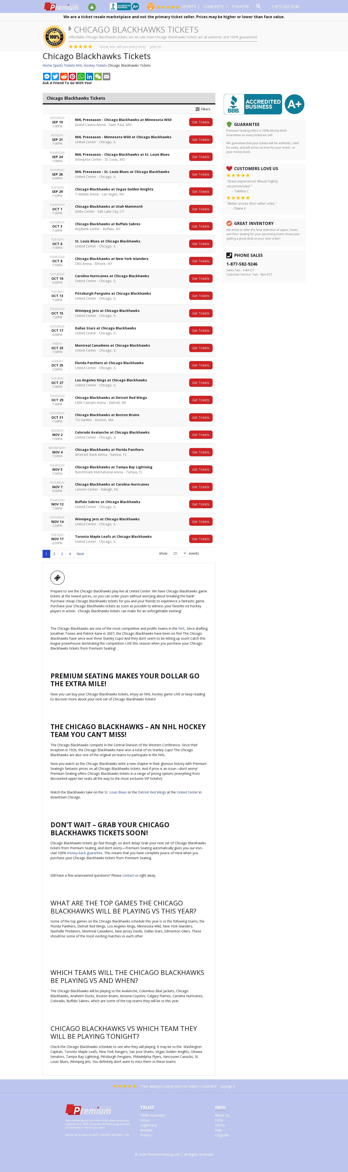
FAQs (219, 1120)
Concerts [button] (214, 6)
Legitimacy (148, 1125)
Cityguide (222, 1135)
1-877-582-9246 (286, 6)
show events (179, 553)
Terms (220, 1125)
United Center (187, 792)
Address (69, 1135)
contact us (130, 875)
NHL (181, 628)
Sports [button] (189, 6)
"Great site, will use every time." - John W (129, 46)
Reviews (146, 1130)
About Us (222, 1115)
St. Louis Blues (115, 792)
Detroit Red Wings (152, 792)
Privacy (145, 1135)
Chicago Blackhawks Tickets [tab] (76, 98)
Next (80, 554)
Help (218, 1130)
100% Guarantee (153, 1115)
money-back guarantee (85, 853)
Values (145, 1120)
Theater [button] (241, 6)
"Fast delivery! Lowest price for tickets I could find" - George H (187, 1086)
